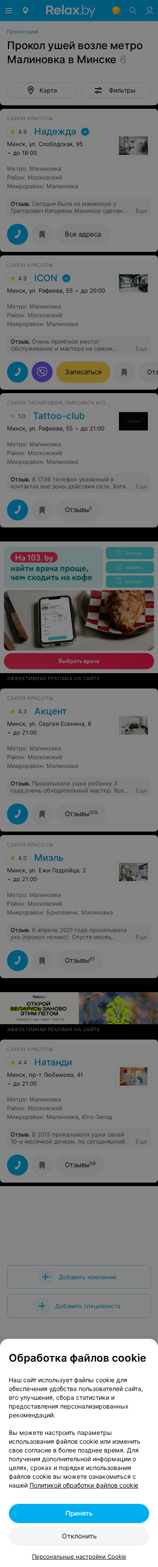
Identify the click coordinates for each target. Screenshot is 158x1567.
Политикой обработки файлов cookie (83, 1485)
